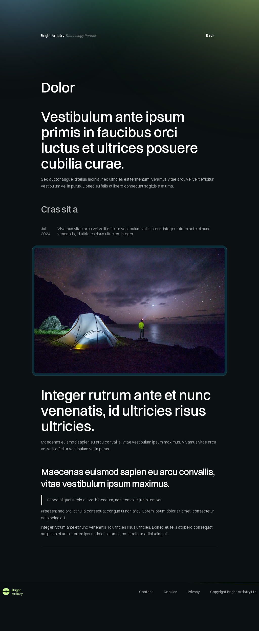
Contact (146, 592)
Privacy (194, 592)
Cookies (170, 592)
